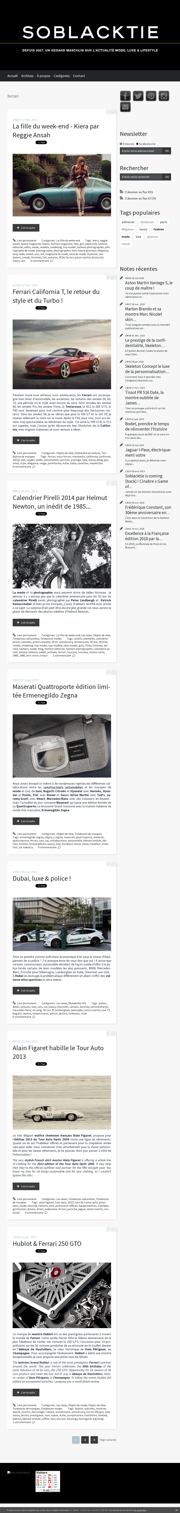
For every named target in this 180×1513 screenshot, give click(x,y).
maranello (78, 456)
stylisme (92, 254)
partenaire (61, 1205)
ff (52, 1010)
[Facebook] (125, 96)
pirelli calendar (41, 642)
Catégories (62, 75)
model (16, 645)
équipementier (87, 1205)
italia (73, 463)
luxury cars (19, 260)
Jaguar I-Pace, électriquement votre (148, 452)
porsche (72, 1209)
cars (41, 840)
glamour (91, 250)
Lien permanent (27, 240)
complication (75, 1415)
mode (35, 247)
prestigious (37, 1415)
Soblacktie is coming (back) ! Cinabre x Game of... (146, 481)
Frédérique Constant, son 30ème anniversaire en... (148, 509)
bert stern (32, 655)
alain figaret (46, 1202)
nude (22, 254)
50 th (55, 642)
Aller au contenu (11, 3)
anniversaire (81, 642)
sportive (65, 460)
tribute (50, 1412)
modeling (56, 247)
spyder (30, 460)
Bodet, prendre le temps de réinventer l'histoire (147, 426)
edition (17, 1418)
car (47, 840)
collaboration (58, 840)
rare (47, 1415)
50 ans (94, 642)
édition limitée (92, 840)
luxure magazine (31, 243)
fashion (102, 243)
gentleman (19, 1209)
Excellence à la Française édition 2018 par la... (147, 535)
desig (100, 460)
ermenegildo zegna (31, 837)
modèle (44, 247)
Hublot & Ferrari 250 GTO (47, 1243)
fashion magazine (61, 243)
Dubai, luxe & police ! (42, 878)
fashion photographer (90, 247)
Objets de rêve (64, 453)
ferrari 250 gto (95, 1412)
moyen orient (40, 1013)
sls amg (37, 1010)
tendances (147, 222)
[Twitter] (138, 96)
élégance (103, 250)
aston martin (83, 257)
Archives (27, 75)
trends (26, 257)
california (92, 456)
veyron (27, 1013)
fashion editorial (55, 648)
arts (36, 254)
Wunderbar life (77, 1003)
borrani (61, 1418)
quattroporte (84, 837)
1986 (22, 655)
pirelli (78, 638)
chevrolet (62, 1006)
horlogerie (85, 1418)
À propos (43, 75)
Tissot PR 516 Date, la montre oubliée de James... (144, 397)
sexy (15, 254)
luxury (81, 250)
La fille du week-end (68, 240)
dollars (63, 1013)
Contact (79, 75)
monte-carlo (96, 652)
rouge (43, 463)
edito (27, 247)
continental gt (99, 1006)
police (102, 1003)
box (53, 1418)
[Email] (125, 107)
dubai (16, 1006)
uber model (70, 645)
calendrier (89, 638)
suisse (54, 1415)
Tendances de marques (88, 834)
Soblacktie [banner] (90, 35)
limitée (23, 844)
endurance (51, 1209)
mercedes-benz (22, 1010)
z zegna (58, 837)
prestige (76, 460)
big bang (98, 1418)
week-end (91, 243)
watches (90, 1408)
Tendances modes (51, 638)
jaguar (82, 1209)
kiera (96, 240)
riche (84, 1013)
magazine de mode (56, 254)
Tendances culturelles (26, 638)
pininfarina (54, 463)
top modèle (55, 645)
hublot (79, 1408)
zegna (48, 837)
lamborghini (62, 1010)
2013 (70, 1202)
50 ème (103, 642)
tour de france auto (86, 1202)
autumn (52, 257)
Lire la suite (28, 227)
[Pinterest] (151, 96)
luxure (46, 243)
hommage (38, 1412)
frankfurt (95, 844)
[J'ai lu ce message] (176, 1510)
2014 (61, 257)
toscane (72, 652)
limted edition (37, 844)
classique (103, 1205)
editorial (18, 247)
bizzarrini (97, 257)
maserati (69, 837)
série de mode (77, 254)
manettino (96, 463)
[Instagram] (164, 96)
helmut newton (28, 652)
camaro (74, 1006)
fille (76, 243)
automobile (51, 460)
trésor (43, 655)
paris (163, 222)
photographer (61, 250)
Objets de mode (77, 1405)
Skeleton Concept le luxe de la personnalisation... (147, 368)
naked (29, 254)
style (23, 463)
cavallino (83, 463)
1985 (15, 655)
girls (81, 645)
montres (101, 1408)
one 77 (106, 1010)
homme (32, 1205)
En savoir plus (140, 1510)
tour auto (61, 1202)
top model (69, 247)
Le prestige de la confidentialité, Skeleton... (145, 342)
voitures (25, 1006)
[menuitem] (14, 75)
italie (65, 463)
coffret (46, 1418)
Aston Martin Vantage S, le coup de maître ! (149, 285)
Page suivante (108, 1439)
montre (26, 1412)
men (51, 1205)
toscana (83, 652)
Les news (86, 635)
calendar (26, 642)
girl (82, 243)
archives (52, 652)
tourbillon (90, 1415)
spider (39, 460)
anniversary (66, 642)
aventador (77, 1010)
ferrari (69, 257)
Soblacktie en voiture (87, 453)
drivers (31, 1209)
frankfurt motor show (75, 844)
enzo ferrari (64, 456)
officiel (73, 1205)
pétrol (54, 1013)
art (42, 254)
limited (102, 1415)
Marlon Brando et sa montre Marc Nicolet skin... (143, 314)
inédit (42, 652)
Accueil (12, 75)
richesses (74, 1013)
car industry (26, 847)
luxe (74, 250)
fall (45, 257)
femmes (36, 257)
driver (40, 1209)
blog (40, 648)
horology (72, 1418)
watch (16, 1412)
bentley (84, 1006)
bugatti (17, 1013)
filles (88, 645)
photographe (44, 250)
